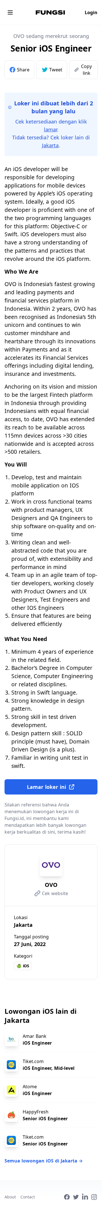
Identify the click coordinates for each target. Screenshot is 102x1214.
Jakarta (50, 145)
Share (23, 70)
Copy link (86, 69)
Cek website (55, 893)
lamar (50, 129)
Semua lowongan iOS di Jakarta (44, 1161)
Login (91, 12)
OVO (51, 885)
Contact (27, 1197)
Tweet (55, 70)
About (10, 1197)
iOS (22, 965)
